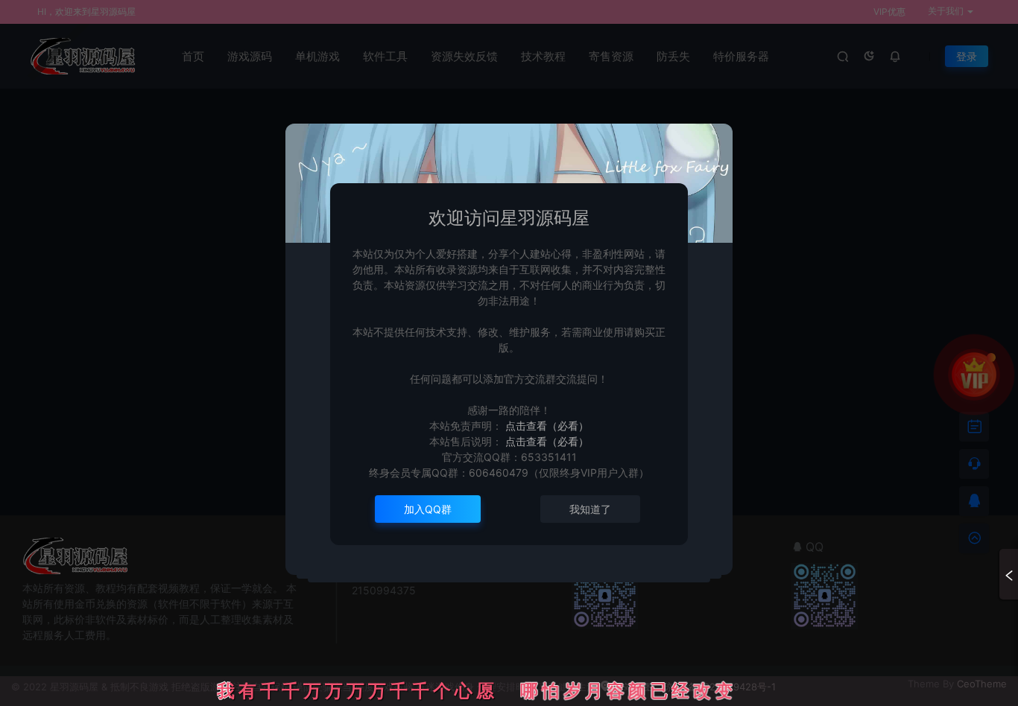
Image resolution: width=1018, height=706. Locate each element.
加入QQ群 (428, 509)
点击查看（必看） (545, 425)
